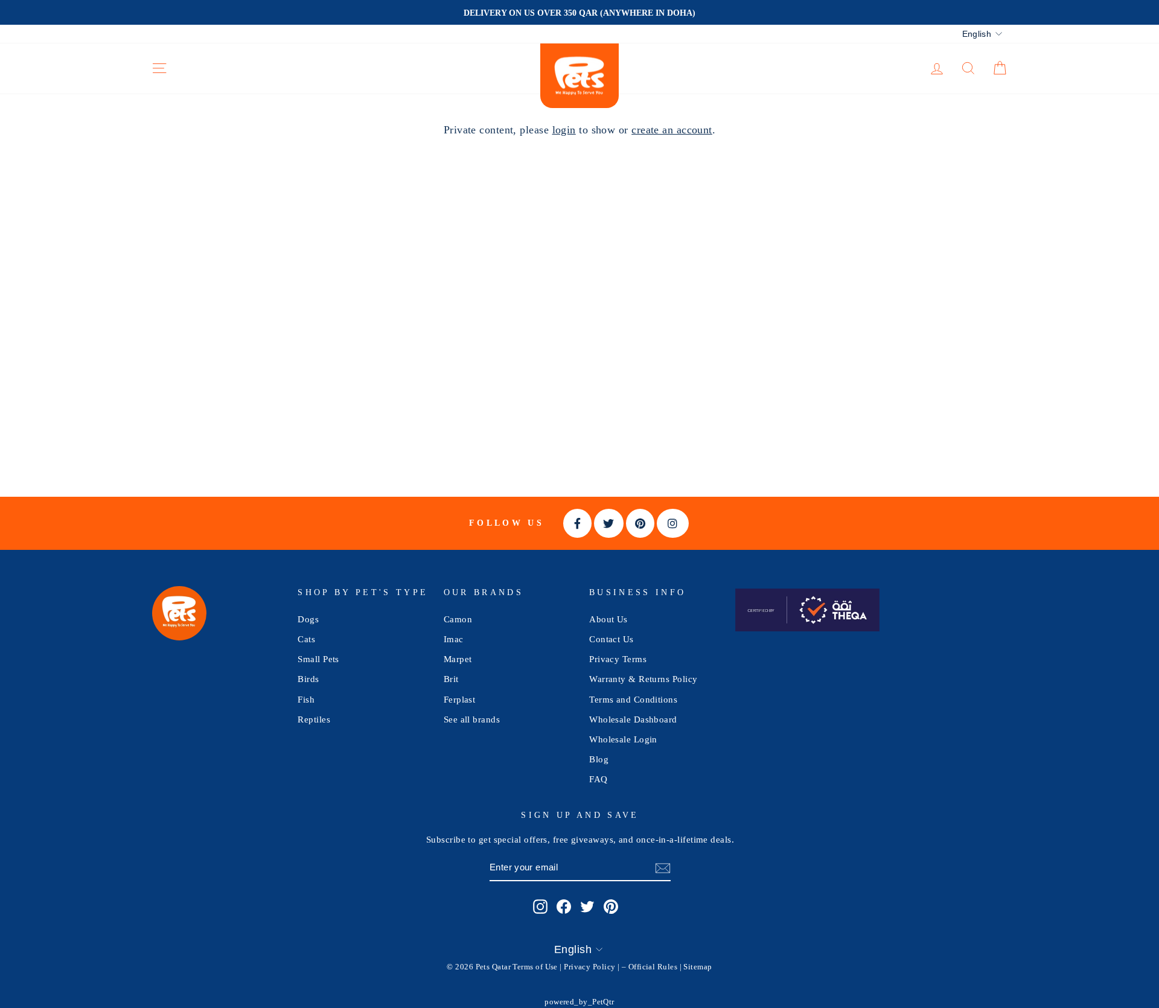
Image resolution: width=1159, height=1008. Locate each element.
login (564, 130)
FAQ (598, 779)
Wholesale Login (623, 739)
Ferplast (460, 699)
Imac (454, 639)
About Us (608, 619)
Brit (451, 679)
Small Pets (318, 659)
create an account (671, 130)
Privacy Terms (618, 659)
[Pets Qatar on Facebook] (564, 906)
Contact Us (611, 639)
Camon (458, 619)
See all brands (472, 719)
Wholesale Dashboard (633, 719)
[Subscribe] (663, 867)
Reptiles (314, 719)
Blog (598, 759)
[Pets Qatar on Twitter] (587, 906)
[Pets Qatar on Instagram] (540, 906)
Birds (308, 679)
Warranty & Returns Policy (643, 679)
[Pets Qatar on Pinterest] (611, 906)
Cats (306, 639)
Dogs (308, 619)
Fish (306, 699)
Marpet (458, 659)
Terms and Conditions (633, 699)
